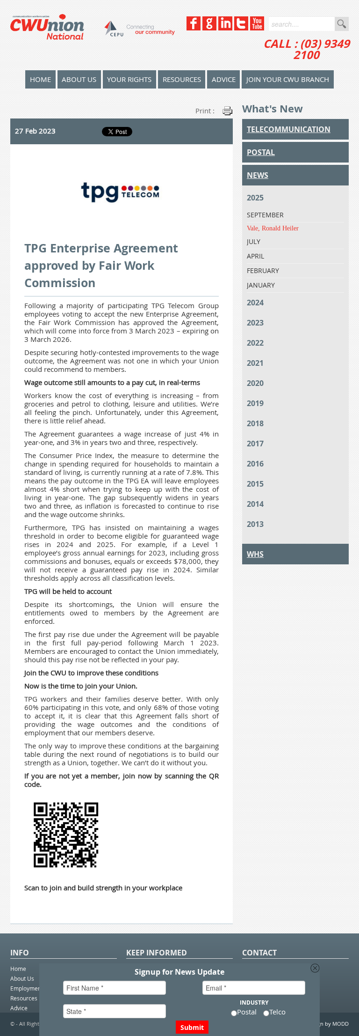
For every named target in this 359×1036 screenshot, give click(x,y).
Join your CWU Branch (287, 79)
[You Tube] (257, 28)
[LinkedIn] (225, 28)
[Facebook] (194, 28)
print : (205, 110)
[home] (92, 35)
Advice (224, 79)
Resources (182, 79)
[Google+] (209, 28)
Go (342, 24)
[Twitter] (241, 28)
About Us (79, 79)
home (40, 79)
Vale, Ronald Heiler (273, 228)
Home (18, 968)
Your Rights (129, 79)
